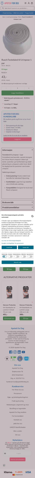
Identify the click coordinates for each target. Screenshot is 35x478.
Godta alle (26, 247)
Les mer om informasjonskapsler (11, 240)
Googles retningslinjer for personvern (12, 243)
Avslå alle (9, 247)
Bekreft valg (17, 262)
